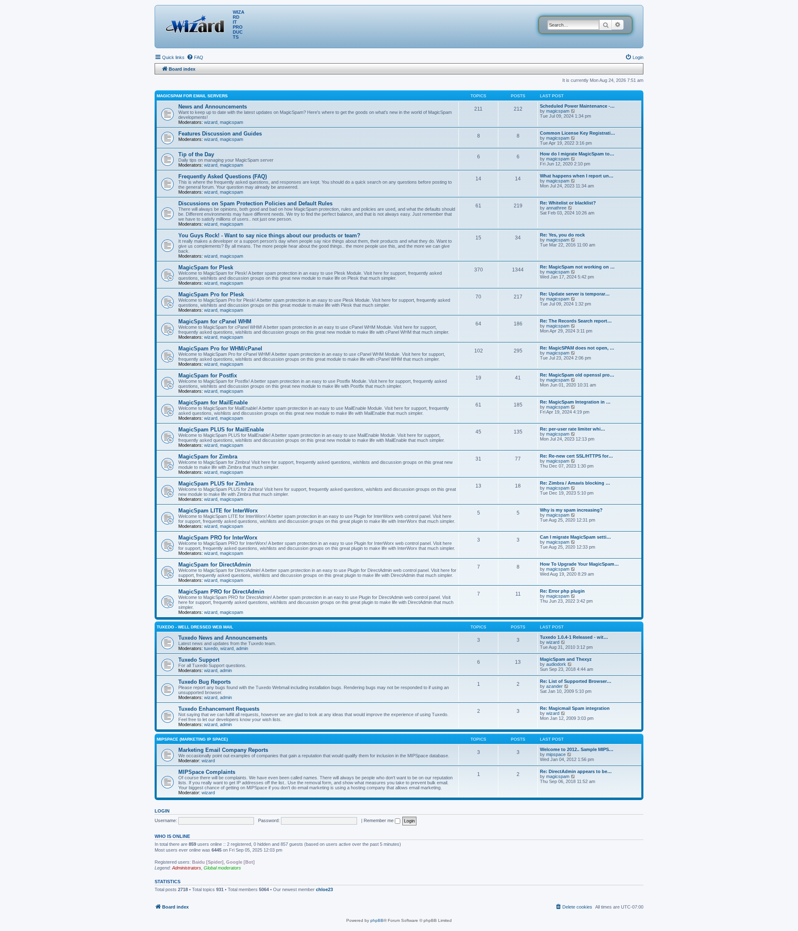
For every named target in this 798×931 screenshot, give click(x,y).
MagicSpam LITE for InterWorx (218, 510)
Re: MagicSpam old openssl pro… (577, 374)
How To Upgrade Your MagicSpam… (579, 564)
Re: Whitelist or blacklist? (568, 202)
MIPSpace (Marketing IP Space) (192, 739)
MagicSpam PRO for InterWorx (217, 537)
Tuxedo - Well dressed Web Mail (195, 627)
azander (554, 686)
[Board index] (197, 23)
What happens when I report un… (576, 175)
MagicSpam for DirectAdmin (214, 565)
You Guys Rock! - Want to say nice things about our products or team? (269, 235)
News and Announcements (212, 106)
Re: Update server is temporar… (575, 293)
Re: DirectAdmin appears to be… (576, 771)
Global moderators (222, 867)
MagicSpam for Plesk (205, 267)
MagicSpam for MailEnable (213, 402)
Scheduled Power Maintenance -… (577, 105)
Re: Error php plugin (562, 591)
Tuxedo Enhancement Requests (218, 709)
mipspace (556, 754)
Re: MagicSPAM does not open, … (577, 347)
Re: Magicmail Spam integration (575, 708)
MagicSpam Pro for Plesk (211, 294)
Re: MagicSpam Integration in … (575, 401)
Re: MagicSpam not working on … (577, 266)
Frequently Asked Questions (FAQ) (222, 176)
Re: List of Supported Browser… (575, 681)
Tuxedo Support (198, 660)
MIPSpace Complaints (206, 772)
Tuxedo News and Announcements (222, 638)
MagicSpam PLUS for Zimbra (216, 483)
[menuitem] (195, 57)
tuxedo (211, 648)
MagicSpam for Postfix (207, 375)
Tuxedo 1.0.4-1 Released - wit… (574, 637)
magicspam (231, 122)
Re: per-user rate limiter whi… (572, 428)
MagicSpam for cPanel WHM (214, 321)
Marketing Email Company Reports (223, 750)
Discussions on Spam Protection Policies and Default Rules (255, 203)
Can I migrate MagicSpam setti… (575, 536)
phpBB (377, 920)
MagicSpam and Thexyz (566, 659)
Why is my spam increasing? (571, 509)
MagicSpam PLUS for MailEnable (221, 429)
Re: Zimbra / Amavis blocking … (575, 482)
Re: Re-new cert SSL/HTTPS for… (576, 455)
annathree (556, 207)
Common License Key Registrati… (577, 133)
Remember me (379, 820)
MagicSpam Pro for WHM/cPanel (220, 348)
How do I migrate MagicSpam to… (577, 153)
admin (242, 648)
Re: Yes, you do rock (562, 234)
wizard (210, 122)
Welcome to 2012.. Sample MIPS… (576, 749)
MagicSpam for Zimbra (207, 456)
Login (162, 810)
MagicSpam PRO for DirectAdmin (221, 592)
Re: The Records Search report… (576, 320)
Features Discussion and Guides (220, 134)
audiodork (556, 664)
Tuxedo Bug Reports (204, 682)
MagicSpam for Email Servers (192, 96)
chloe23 (324, 889)
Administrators (186, 867)
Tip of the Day (196, 154)
